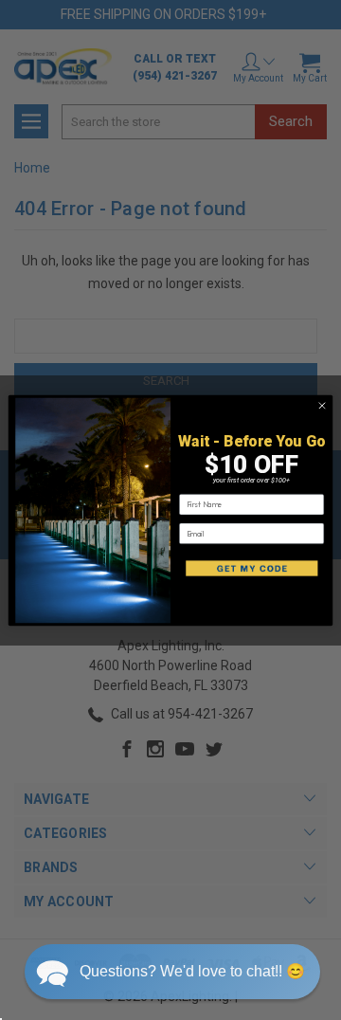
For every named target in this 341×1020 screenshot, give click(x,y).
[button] (172, 971)
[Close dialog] (321, 405)
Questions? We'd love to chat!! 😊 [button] (192, 971)
